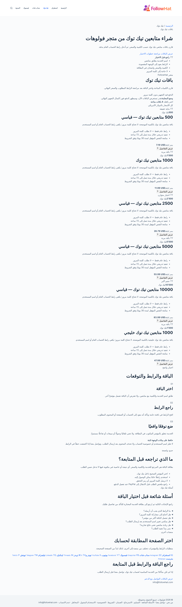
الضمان (119, 602)
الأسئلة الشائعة (148, 602)
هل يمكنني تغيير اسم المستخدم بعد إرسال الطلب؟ (148, 521)
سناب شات (36, 8)
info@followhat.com (48, 602)
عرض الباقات (167, 53)
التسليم (137, 602)
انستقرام (55, 8)
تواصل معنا (160, 602)
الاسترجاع (128, 602)
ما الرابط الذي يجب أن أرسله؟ (157, 511)
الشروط (111, 602)
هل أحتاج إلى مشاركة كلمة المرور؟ (155, 514)
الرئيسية (63, 8)
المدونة (17, 8)
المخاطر (75, 602)
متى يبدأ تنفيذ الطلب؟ (161, 528)
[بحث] (11, 8)
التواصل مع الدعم (152, 578)
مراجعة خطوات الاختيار (150, 53)
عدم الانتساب (64, 602)
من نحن (170, 602)
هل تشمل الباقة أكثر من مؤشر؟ (156, 518)
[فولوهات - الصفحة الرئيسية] (157, 8)
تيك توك (45, 8)
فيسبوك (26, 8)
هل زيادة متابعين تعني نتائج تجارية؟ (155, 525)
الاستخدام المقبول (88, 602)
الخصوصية (101, 602)
